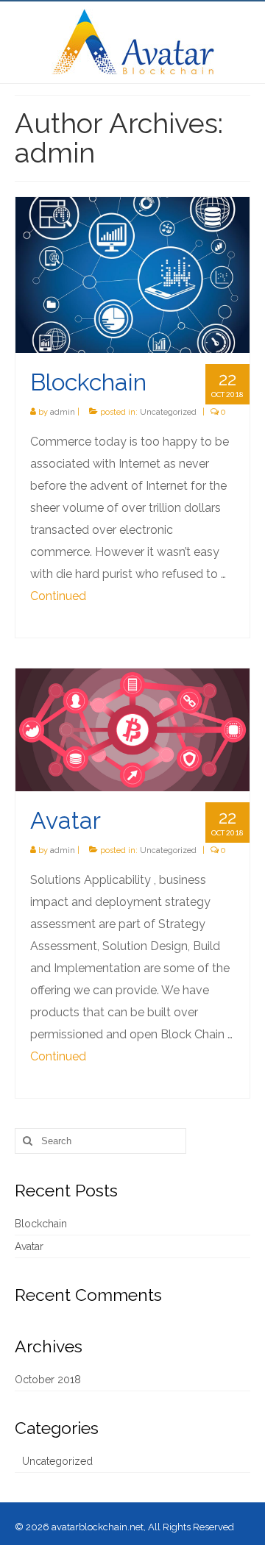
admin (62, 412)
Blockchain (41, 1224)
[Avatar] (132, 729)
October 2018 (48, 1379)
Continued (58, 596)
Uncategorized (168, 412)
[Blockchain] (132, 274)
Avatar (29, 1246)
